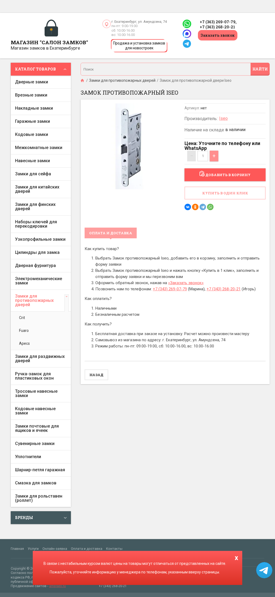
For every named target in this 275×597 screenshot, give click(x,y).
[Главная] (83, 80)
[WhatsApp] (210, 207)
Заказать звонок (218, 35)
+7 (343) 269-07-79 (170, 289)
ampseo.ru (57, 586)
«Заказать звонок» (186, 282)
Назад (96, 374)
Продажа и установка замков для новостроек (139, 45)
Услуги (33, 549)
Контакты (114, 549)
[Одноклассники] (195, 207)
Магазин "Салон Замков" (49, 42)
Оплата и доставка (86, 549)
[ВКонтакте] (187, 207)
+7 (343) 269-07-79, (218, 21)
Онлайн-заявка (54, 549)
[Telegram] (203, 207)
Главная (17, 549)
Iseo (223, 118)
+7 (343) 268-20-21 (217, 26)
